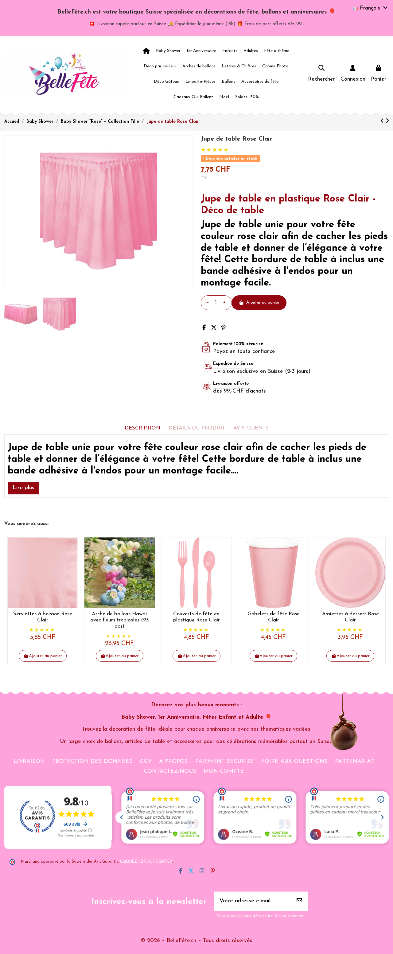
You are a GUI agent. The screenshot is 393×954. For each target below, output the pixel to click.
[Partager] (204, 328)
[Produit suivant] (387, 121)
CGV (146, 761)
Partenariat (354, 761)
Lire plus (23, 488)
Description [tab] (142, 428)
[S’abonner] (299, 901)
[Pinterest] (223, 328)
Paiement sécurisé (224, 761)
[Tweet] (213, 328)
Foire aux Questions (294, 761)
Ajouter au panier (262, 302)
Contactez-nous (170, 771)
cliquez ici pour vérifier (146, 862)
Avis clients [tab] (251, 428)
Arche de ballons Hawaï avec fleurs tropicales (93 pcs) (119, 620)
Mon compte (224, 771)
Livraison (29, 761)
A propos (173, 761)
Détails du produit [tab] (197, 428)
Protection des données (92, 761)
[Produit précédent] (383, 121)
